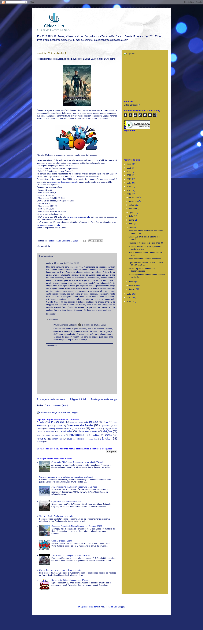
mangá (48, 435)
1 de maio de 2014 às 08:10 (94, 325)
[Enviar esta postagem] (84, 241)
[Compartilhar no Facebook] (98, 240)
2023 (129, 164)
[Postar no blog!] (92, 240)
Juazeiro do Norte (80, 425)
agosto (132, 212)
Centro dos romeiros (76, 422)
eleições (107, 431)
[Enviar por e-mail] (89, 240)
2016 (129, 186)
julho (131, 216)
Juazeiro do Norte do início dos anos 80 (146, 243)
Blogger (121, 607)
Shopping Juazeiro (55, 429)
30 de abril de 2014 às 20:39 (66, 263)
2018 (129, 179)
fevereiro (133, 285)
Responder (50, 314)
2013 (129, 294)
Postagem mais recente (51, 399)
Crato (106, 422)
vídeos (40, 442)
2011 (129, 301)
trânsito (105, 438)
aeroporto (80, 428)
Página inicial (78, 399)
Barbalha (40, 422)
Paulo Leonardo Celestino (59, 241)
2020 (129, 171)
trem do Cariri (92, 439)
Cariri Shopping (55, 422)
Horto (51, 426)
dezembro (133, 197)
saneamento (57, 439)
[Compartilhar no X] (95, 240)
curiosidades (65, 431)
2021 (129, 168)
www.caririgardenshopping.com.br (63, 182)
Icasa (59, 426)
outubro (132, 205)
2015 (129, 190)
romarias (41, 438)
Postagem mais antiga (104, 399)
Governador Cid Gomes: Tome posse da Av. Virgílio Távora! (77, 462)
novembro (133, 201)
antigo (106, 429)
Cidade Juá (92, 422)
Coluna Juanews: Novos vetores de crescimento (60, 570)
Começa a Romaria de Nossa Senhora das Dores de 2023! (76, 526)
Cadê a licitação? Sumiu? (62, 541)
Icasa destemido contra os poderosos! (145, 259)
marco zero (60, 435)
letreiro (39, 435)
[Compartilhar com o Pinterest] (101, 240)
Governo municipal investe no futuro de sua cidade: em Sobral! (66, 477)
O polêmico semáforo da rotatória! (66, 501)
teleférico (80, 439)
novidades (76, 434)
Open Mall (105, 426)
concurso (50, 431)
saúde (69, 439)
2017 (129, 183)
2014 (129, 194)
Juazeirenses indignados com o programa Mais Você (74, 487)
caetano (49, 263)
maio (131, 224)
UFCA (68, 429)
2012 (129, 298)
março (132, 282)
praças (108, 435)
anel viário (95, 429)
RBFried (100, 607)
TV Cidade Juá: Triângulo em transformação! (70, 555)
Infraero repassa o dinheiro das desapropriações (142, 269)
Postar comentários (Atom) (56, 405)
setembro (133, 209)
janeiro (132, 289)
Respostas (53, 320)
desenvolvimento (88, 431)
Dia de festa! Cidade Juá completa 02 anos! (70, 580)
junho (131, 220)
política (96, 435)
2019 (129, 175)
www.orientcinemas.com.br (78, 217)
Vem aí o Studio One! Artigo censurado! (56, 516)
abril (131, 227)
